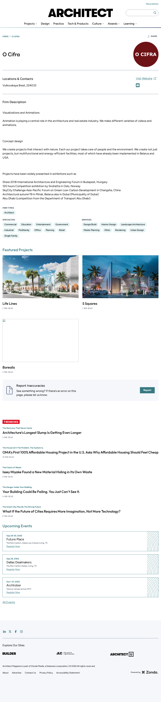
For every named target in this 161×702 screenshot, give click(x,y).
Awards (112, 23)
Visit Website (144, 78)
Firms (5, 36)
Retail (62, 230)
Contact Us (30, 672)
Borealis (9, 367)
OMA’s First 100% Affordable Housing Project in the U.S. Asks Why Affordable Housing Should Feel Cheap (80, 452)
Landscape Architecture (133, 224)
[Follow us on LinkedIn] (4, 631)
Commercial (10, 224)
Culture (97, 23)
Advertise (16, 672)
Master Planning (91, 230)
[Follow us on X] (10, 631)
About (5, 672)
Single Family (10, 235)
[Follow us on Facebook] (16, 631)
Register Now (13, 546)
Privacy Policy (46, 672)
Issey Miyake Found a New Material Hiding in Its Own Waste (47, 472)
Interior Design (108, 224)
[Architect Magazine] (80, 13)
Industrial (9, 230)
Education (26, 224)
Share (154, 36)
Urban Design (137, 230)
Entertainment (43, 224)
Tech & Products (78, 23)
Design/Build (90, 224)
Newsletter (152, 3)
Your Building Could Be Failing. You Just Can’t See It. (41, 491)
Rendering (120, 230)
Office (37, 230)
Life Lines (10, 303)
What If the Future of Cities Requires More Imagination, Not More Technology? (61, 511)
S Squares (89, 303)
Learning (129, 23)
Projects (29, 23)
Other (107, 230)
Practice (58, 23)
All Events (9, 602)
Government (62, 224)
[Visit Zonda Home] (144, 672)
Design (45, 23)
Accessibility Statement (68, 672)
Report (147, 390)
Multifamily (24, 230)
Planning (50, 230)
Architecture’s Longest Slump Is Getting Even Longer (42, 432)
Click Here (138, 85)
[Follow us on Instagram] (21, 631)
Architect (9, 212)
